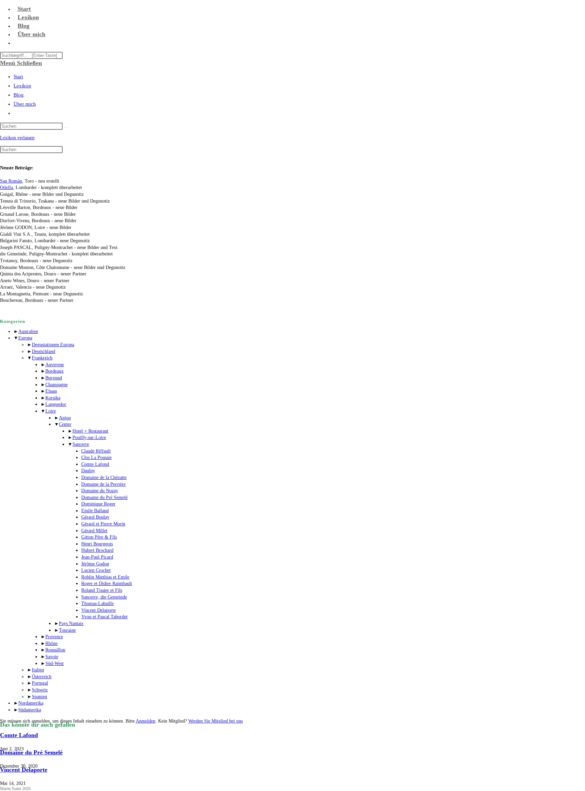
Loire (50, 411)
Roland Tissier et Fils (101, 590)
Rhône (51, 643)
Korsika (52, 397)
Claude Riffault (96, 451)
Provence (54, 636)
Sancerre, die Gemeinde (104, 597)
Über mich (25, 104)
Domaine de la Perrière (103, 484)
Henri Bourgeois (97, 543)
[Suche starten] (66, 127)
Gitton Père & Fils (99, 537)
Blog (19, 95)
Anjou (65, 417)
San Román (11, 181)
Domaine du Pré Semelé (104, 497)
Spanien (39, 696)
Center (65, 424)
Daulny (88, 470)
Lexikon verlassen (17, 137)
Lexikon (22, 85)
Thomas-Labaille (97, 603)
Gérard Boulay (95, 517)
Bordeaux (54, 371)
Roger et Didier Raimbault (106, 583)
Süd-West (54, 663)
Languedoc (55, 404)
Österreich (41, 676)
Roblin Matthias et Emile (105, 577)
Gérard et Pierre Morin (103, 523)
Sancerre (80, 444)
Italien (38, 669)
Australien (28, 331)
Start (18, 76)
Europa (25, 337)
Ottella (6, 187)
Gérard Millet (94, 530)
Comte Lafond (95, 464)
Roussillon (55, 649)
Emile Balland (95, 510)
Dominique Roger (98, 503)
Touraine (67, 630)
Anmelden (145, 721)
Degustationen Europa (53, 344)
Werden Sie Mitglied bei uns (215, 721)
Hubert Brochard (97, 550)
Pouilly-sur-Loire (89, 437)
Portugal (40, 683)
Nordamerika (30, 703)
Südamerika (29, 709)
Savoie (51, 656)
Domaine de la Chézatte (104, 477)
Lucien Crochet (96, 570)
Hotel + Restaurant (90, 431)
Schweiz (40, 689)
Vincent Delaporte (98, 610)
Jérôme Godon (95, 563)
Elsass (51, 391)
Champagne (56, 384)
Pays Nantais (71, 623)
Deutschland (43, 351)
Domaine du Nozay (99, 490)
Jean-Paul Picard (97, 557)
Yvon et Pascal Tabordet (104, 616)
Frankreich (42, 357)
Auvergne (54, 364)
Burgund (53, 377)
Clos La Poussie (96, 457)
